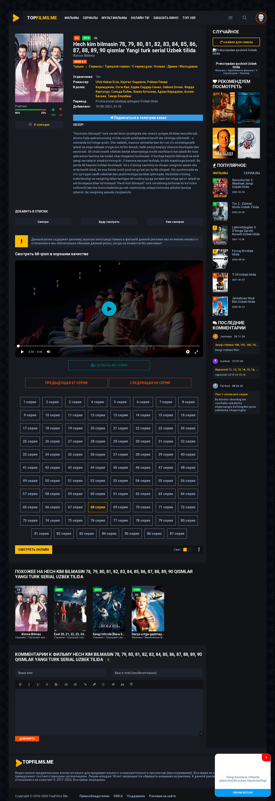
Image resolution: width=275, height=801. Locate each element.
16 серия (188, 415)
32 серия (188, 441)
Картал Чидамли (133, 82)
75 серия (75, 520)
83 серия (86, 534)
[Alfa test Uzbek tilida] (249, 143)
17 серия (30, 428)
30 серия (143, 441)
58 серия (52, 494)
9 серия (30, 415)
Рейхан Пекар (157, 82)
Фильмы (71, 18)
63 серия (165, 494)
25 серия (30, 441)
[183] (53, 109)
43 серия (75, 468)
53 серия (120, 481)
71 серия (165, 507)
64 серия (188, 494)
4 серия (97, 402)
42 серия (52, 468)
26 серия (52, 441)
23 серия (165, 428)
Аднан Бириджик (170, 91)
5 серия (120, 402)
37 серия (120, 454)
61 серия (120, 494)
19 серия (75, 428)
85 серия (132, 534)
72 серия (188, 507)
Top (42, 17)
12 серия (97, 415)
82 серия (64, 534)
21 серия (120, 428)
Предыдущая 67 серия (66, 383)
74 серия (52, 520)
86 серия (154, 534)
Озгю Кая (122, 87)
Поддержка (136, 796)
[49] (60, 109)
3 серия (75, 402)
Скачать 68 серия (111, 365)
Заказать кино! (166, 18)
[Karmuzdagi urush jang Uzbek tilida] (224, 107)
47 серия (165, 468)
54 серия (143, 481)
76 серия (97, 520)
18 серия (52, 428)
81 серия (41, 534)
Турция (78, 66)
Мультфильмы (114, 18)
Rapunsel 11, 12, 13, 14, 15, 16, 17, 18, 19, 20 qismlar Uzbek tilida (236, 369)
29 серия (120, 441)
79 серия (165, 520)
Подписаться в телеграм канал (139, 118)
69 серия (120, 507)
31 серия (165, 441)
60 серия (97, 494)
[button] (20, 684)
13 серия (120, 415)
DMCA (118, 796)
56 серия (188, 481)
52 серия (97, 481)
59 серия (75, 494)
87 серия (177, 534)
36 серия (97, 454)
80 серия (188, 520)
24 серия (188, 428)
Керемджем (105, 87)
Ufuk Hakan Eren (107, 82)
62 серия (143, 494)
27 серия (75, 441)
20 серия (97, 428)
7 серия (165, 402)
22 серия (143, 428)
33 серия (30, 454)
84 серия (109, 534)
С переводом (142, 66)
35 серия (75, 454)
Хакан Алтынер (144, 91)
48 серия (188, 468)
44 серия (97, 468)
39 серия (165, 454)
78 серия (143, 520)
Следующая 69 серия (150, 383)
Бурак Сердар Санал (146, 87)
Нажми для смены (238, 42)
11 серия (75, 415)
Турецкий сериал (117, 66)
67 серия (75, 507)
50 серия (52, 481)
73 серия (30, 520)
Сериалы (90, 18)
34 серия (52, 454)
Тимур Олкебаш (119, 96)
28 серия (97, 441)
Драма (172, 66)
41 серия (30, 468)
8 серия (188, 402)
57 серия (30, 494)
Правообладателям (94, 796)
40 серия (188, 454)
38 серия (143, 454)
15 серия (165, 415)
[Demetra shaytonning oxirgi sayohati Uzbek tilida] (249, 107)
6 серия (143, 402)
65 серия (30, 507)
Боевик (159, 66)
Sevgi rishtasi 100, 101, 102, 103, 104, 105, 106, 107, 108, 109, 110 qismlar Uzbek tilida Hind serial (236, 344)
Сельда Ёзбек (121, 91)
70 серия (143, 507)
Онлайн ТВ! (140, 18)
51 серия (75, 481)
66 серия (52, 507)
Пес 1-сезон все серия (231, 394)
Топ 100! (189, 18)
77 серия (120, 520)
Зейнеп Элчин (173, 87)
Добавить (27, 738)
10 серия (52, 415)
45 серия (120, 468)
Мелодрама (189, 66)
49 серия (30, 481)
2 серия (52, 402)
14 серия (143, 415)
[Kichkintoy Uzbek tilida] (224, 143)
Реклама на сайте (162, 796)
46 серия (143, 468)
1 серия (29, 402)
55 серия (165, 481)
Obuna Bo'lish (243, 792)
